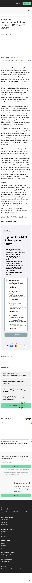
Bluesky (3, 545)
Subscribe (26, 3)
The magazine (5, 520)
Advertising (4, 536)
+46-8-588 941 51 (6, 561)
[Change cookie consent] (30, 581)
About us (3, 531)
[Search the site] (21, 10)
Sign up (16, 466)
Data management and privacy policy (11, 569)
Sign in (18, 3)
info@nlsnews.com (6, 559)
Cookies (3, 566)
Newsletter (4, 524)
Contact (3, 534)
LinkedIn (3, 543)
